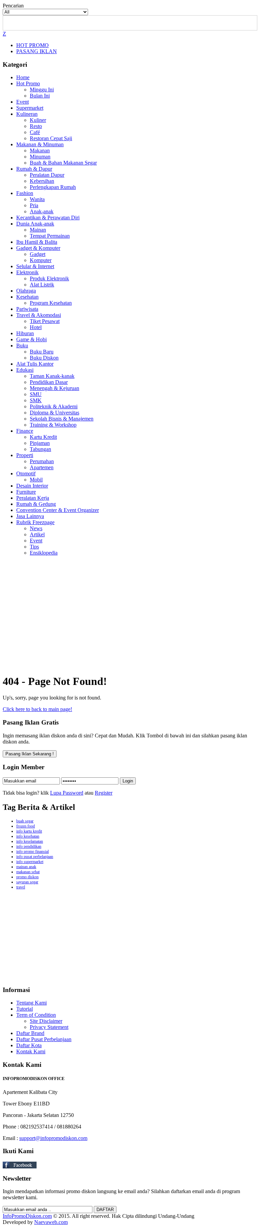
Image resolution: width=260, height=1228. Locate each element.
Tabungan (40, 449)
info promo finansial (32, 851)
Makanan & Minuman (40, 144)
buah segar (25, 821)
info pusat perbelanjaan (34, 856)
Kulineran (27, 114)
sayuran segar (27, 882)
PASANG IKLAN (36, 51)
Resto (36, 126)
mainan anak (26, 866)
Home (22, 77)
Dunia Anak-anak (35, 224)
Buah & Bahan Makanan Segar (63, 163)
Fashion (24, 193)
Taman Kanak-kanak (52, 376)
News (36, 528)
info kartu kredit (29, 831)
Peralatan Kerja (32, 498)
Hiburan (25, 333)
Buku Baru (41, 351)
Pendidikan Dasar (49, 382)
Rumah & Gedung (36, 504)
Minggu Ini (42, 89)
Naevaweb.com (51, 1222)
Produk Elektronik (49, 278)
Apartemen (41, 467)
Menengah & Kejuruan (54, 388)
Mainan (38, 230)
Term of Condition (36, 1015)
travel (20, 887)
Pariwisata (27, 309)
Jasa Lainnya (30, 516)
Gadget (37, 254)
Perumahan (42, 461)
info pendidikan (28, 846)
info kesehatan (27, 836)
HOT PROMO (32, 45)
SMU (36, 394)
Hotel (36, 327)
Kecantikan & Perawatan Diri (48, 217)
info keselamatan (29, 841)
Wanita (37, 199)
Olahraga (26, 291)
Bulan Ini (40, 96)
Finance (24, 431)
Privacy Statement (49, 1027)
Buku (22, 345)
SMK (36, 400)
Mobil (36, 479)
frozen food (25, 826)
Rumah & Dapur (34, 169)
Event (22, 102)
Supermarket (29, 108)
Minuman (40, 156)
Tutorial (24, 1009)
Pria (34, 205)
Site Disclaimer (46, 1021)
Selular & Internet (35, 266)
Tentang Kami (31, 1003)
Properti (24, 455)
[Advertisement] (130, 620)
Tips (34, 547)
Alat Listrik (42, 284)
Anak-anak (41, 211)
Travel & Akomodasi (38, 315)
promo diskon (27, 877)
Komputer (40, 260)
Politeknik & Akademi (54, 406)
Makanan (40, 150)
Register (103, 793)
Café (35, 132)
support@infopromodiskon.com (53, 1138)
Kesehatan (27, 297)
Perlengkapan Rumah (53, 187)
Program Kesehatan (51, 303)
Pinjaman (40, 443)
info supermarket (29, 861)
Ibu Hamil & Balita (36, 242)
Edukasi (25, 370)
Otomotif (26, 473)
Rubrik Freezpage (35, 522)
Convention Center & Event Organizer (57, 510)
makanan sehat (28, 871)
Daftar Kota (29, 1045)
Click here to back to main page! (37, 709)
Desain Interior (32, 486)
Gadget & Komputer (38, 248)
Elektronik (27, 272)
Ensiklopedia (44, 553)
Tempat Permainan (50, 236)
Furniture (26, 492)
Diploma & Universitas (54, 412)
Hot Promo (28, 83)
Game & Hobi (31, 339)
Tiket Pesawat (45, 321)
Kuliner (38, 120)
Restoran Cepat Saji (51, 138)
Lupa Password (66, 793)
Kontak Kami (30, 1051)
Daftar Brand (30, 1033)
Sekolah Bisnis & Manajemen (61, 419)
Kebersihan (42, 181)
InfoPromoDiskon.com (27, 1216)
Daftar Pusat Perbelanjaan (43, 1039)
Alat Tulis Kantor (34, 364)
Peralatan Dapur (47, 175)
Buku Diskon (44, 358)
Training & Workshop (53, 425)
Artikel (37, 534)
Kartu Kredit (43, 437)
